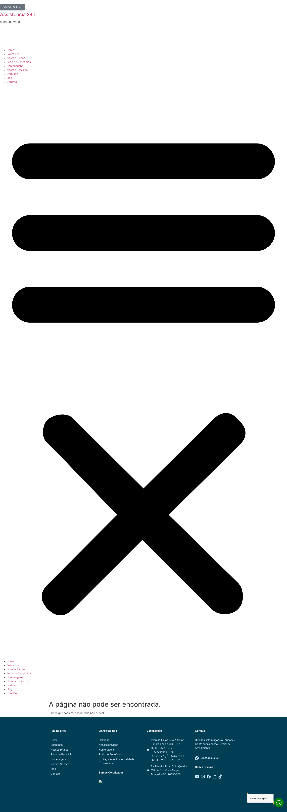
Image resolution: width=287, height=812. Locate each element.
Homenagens (15, 66)
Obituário (12, 73)
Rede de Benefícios (19, 62)
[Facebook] (209, 777)
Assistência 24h (17, 14)
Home (10, 50)
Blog (9, 77)
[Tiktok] (220, 777)
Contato (12, 81)
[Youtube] (197, 777)
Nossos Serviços (17, 70)
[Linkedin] (214, 777)
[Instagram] (203, 777)
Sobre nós (13, 54)
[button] (143, 371)
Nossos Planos (16, 58)
